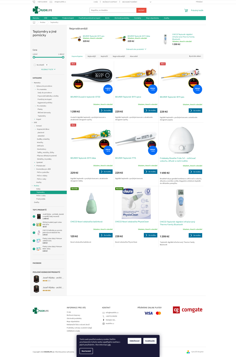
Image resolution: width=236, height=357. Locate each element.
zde (109, 344)
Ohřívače (40, 146)
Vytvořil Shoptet (197, 352)
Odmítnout (134, 341)
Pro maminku (42, 89)
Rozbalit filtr (47, 69)
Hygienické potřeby (45, 102)
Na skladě (42, 65)
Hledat (141, 10)
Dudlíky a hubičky (43, 139)
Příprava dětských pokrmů (47, 156)
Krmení (39, 126)
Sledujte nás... (111, 320)
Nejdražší (104, 56)
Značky (36, 202)
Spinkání (39, 162)
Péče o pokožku (43, 172)
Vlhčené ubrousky (44, 112)
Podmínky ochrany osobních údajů (79, 328)
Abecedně (134, 56)
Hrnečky (40, 142)
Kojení (38, 119)
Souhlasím (150, 341)
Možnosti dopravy (110, 2)
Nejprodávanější (119, 56)
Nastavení (86, 351)
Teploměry (42, 116)
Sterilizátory (41, 149)
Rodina (36, 186)
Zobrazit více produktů (135, 49)
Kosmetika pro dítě (43, 169)
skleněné (41, 136)
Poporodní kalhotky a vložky (48, 96)
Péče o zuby (41, 179)
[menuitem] (36, 18)
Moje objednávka (73, 321)
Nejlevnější (92, 56)
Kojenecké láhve (43, 129)
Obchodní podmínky (129, 2)
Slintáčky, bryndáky (44, 159)
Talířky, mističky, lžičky (45, 152)
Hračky (39, 182)
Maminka (37, 83)
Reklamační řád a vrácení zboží (78, 324)
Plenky (40, 109)
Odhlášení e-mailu (73, 331)
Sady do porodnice (45, 92)
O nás (96, 2)
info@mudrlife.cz (112, 312)
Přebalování (40, 166)
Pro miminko (41, 106)
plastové (41, 132)
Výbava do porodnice (44, 86)
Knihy (38, 189)
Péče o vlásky (42, 175)
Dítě (35, 122)
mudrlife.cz (110, 323)
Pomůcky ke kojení (45, 99)
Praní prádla (40, 199)
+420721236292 (111, 316)
